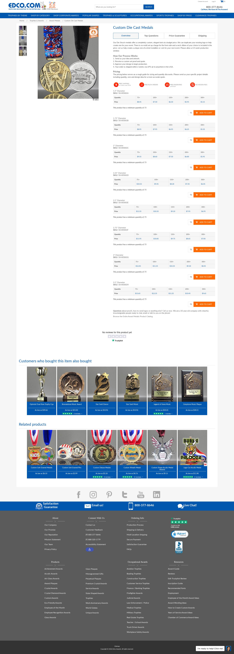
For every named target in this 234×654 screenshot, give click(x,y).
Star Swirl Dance (102, 404)
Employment (173, 593)
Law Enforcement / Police (138, 603)
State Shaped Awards (95, 593)
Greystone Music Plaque (192, 404)
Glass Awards (50, 617)
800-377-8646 (214, 7)
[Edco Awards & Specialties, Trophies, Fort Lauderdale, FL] (179, 548)
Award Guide (173, 569)
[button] (90, 549)
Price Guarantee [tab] (177, 36)
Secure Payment (134, 540)
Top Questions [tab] (151, 36)
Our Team (48, 544)
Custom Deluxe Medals (102, 468)
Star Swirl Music (132, 404)
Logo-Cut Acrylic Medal (192, 468)
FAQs (129, 549)
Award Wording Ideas (177, 603)
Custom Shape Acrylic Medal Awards (162, 468)
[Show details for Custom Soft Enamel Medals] (41, 447)
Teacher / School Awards (137, 622)
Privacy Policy (50, 549)
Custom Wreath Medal (132, 468)
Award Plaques (50, 583)
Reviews (171, 574)
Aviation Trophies (134, 569)
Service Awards (92, 588)
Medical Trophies (134, 608)
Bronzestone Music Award (72, 404)
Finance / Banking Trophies (138, 588)
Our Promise (49, 530)
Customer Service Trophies (138, 583)
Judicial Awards (133, 598)
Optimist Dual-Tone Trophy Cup (42, 404)
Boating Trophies (134, 574)
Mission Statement (52, 540)
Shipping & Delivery (135, 530)
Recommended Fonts (177, 588)
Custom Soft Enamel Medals (41, 468)
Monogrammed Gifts (94, 574)
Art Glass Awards (51, 579)
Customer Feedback (94, 530)
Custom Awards (51, 598)
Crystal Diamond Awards (55, 593)
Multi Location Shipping (137, 535)
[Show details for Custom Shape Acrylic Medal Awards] (162, 447)
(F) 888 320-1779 (93, 540)
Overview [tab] (125, 35)
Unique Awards (92, 613)
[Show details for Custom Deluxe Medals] (102, 447)
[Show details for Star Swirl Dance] (102, 384)
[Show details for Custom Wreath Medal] (132, 447)
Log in (214, 1)
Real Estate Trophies (135, 617)
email (145, 313)
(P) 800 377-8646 (93, 535)
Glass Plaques (92, 569)
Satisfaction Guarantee (136, 544)
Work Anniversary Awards (97, 603)
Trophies (89, 598)
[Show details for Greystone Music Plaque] (192, 384)
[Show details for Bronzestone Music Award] (72, 384)
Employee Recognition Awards (57, 613)
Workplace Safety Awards (138, 632)
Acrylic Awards (50, 574)
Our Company (50, 525)
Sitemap (117, 646)
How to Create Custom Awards (181, 608)
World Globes (92, 608)
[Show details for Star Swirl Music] (132, 384)
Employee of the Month (54, 608)
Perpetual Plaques (93, 579)
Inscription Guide (175, 583)
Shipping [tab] (202, 36)
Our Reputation (51, 535)
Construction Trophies (136, 579)
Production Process (135, 525)
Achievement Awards (53, 569)
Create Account (203, 1)
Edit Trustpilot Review (177, 579)
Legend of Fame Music (162, 404)
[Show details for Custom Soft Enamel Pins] (72, 447)
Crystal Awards (51, 588)
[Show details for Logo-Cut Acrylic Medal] (192, 447)
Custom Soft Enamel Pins (71, 468)
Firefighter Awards (135, 593)
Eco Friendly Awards (53, 603)
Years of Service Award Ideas (180, 613)
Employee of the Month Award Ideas (183, 598)
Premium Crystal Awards (96, 584)
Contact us (90, 525)
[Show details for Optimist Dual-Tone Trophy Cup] (41, 384)
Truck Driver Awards (135, 627)
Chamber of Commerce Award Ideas (183, 617)
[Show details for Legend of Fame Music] (162, 384)
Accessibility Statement (96, 544)
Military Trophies (134, 613)
